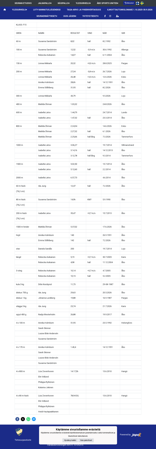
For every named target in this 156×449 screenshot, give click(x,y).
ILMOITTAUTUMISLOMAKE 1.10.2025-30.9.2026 (129, 9)
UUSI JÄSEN (69, 16)
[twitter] (23, 419)
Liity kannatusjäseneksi (47, 9)
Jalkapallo (45, 3)
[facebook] (17, 419)
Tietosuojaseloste (23, 440)
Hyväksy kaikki (70, 440)
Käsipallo (64, 3)
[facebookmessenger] (34, 419)
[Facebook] (105, 16)
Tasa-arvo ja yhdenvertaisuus (84, 9)
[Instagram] (110, 16)
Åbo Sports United (107, 3)
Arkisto (130, 3)
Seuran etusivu (23, 3)
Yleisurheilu (83, 3)
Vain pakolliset (86, 440)
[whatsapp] (28, 419)
